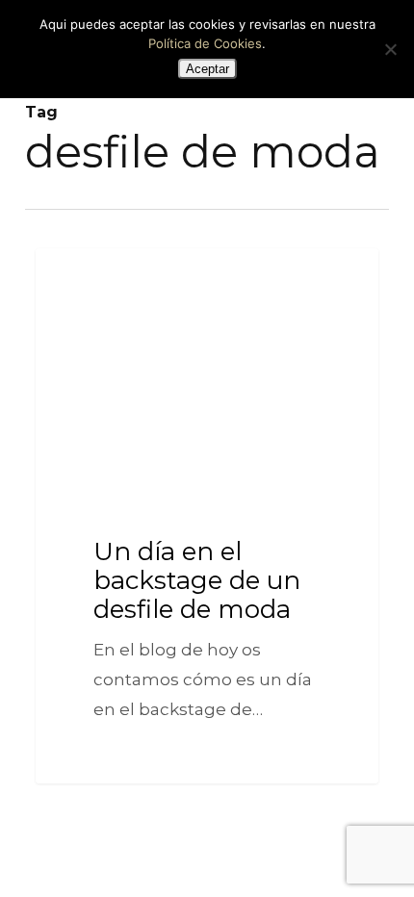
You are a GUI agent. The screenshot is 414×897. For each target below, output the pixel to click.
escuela (86, 278)
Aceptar (207, 69)
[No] (390, 49)
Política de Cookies (205, 43)
